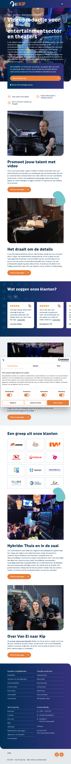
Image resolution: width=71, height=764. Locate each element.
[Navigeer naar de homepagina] (17, 4)
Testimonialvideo (13, 683)
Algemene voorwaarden (15, 735)
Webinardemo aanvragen (16, 731)
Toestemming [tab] (12, 366)
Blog (9, 723)
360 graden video (43, 698)
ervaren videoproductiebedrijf (20, 641)
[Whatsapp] (57, 755)
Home (9, 15)
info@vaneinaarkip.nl (47, 715)
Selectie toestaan (35, 402)
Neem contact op (19, 78)
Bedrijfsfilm (11, 675)
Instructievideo (42, 695)
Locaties (10, 715)
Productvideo (12, 687)
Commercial (41, 687)
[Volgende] (15, 296)
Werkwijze (10, 727)
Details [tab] (35, 366)
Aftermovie (41, 691)
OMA (9, 753)
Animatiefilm (11, 695)
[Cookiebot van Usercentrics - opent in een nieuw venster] (61, 360)
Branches (16, 15)
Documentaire (42, 683)
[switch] (26, 395)
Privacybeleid (12, 738)
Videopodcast (42, 675)
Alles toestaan (58, 402)
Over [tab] (58, 366)
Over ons (10, 719)
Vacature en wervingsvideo (17, 679)
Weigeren (13, 402)
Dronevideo (11, 691)
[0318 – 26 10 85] (62, 755)
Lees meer (21, 320)
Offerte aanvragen (17, 189)
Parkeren (40, 726)
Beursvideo (41, 679)
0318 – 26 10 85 (45, 711)
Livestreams (11, 698)
